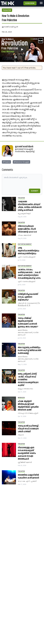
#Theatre (6, 162)
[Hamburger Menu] (41, 3)
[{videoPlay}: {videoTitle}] (22, 49)
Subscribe (29, 3)
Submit (34, 191)
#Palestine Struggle (21, 162)
